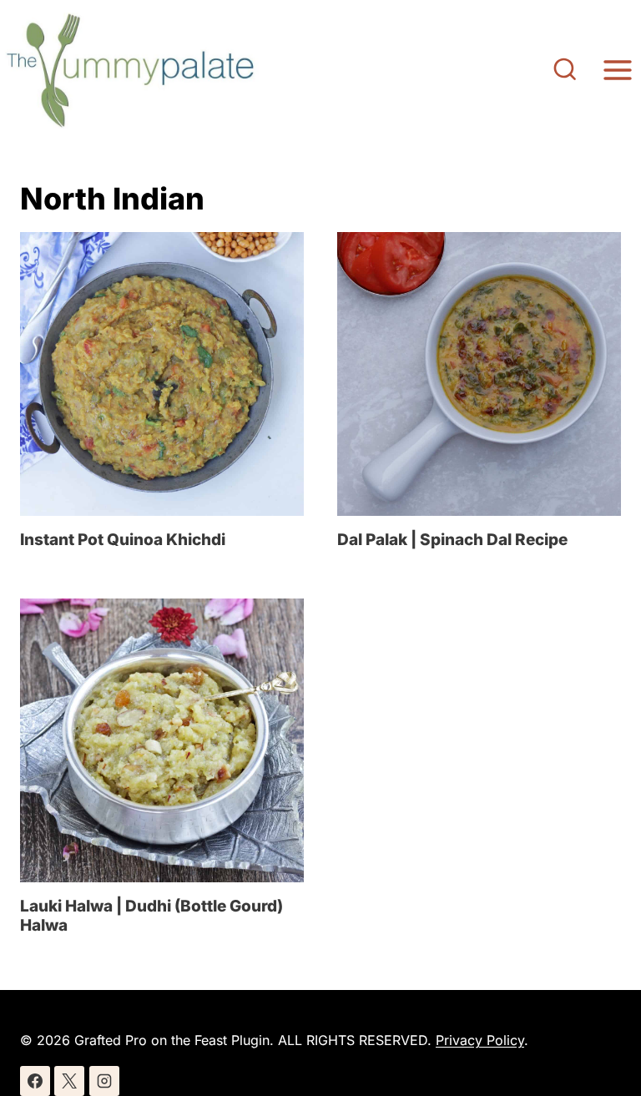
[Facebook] (35, 1081)
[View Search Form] (565, 71)
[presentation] (162, 374)
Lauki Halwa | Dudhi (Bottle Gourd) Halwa (151, 915)
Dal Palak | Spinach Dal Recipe (452, 539)
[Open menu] (617, 70)
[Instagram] (104, 1081)
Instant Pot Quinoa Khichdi (122, 539)
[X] (69, 1081)
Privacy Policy (480, 1040)
